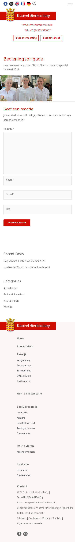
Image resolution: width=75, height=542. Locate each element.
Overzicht (22, 413)
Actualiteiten (10, 288)
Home (20, 339)
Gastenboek (23, 381)
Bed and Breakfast (14, 295)
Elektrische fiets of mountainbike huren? (26, 267)
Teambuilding (24, 371)
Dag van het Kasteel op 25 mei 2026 (24, 261)
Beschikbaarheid (26, 423)
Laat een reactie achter (17, 65)
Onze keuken (24, 376)
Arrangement (24, 366)
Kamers (21, 418)
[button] (70, 4)
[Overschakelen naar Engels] (17, 4)
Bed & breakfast (27, 407)
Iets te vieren (11, 301)
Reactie (8, 129)
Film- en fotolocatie (29, 394)
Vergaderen (23, 360)
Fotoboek (22, 470)
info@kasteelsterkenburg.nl (37, 25)
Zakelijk (7, 307)
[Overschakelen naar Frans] (23, 4)
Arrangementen (26, 428)
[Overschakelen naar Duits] (29, 4)
